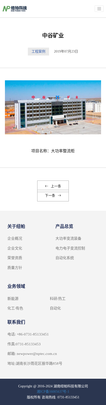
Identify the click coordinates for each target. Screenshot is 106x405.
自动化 (55, 308)
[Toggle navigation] (99, 8)
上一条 (56, 186)
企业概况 (14, 238)
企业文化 (14, 248)
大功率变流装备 (68, 238)
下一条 (50, 195)
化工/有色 (15, 308)
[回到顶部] (100, 399)
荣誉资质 (14, 258)
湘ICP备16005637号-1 (53, 391)
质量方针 (14, 268)
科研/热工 (58, 299)
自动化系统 (64, 258)
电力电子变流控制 (70, 248)
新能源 (12, 299)
